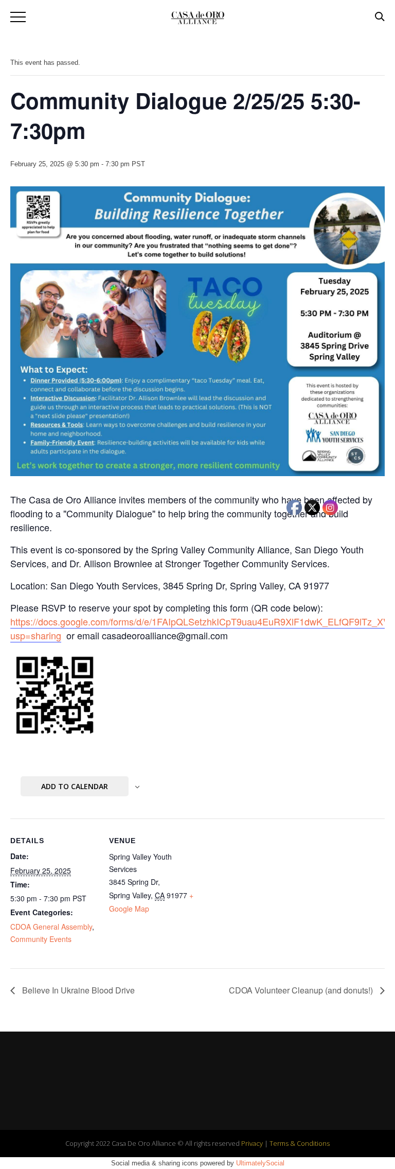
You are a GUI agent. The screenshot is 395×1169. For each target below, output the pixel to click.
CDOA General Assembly (51, 926)
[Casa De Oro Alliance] (197, 17)
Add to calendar (74, 786)
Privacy (252, 1143)
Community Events (40, 939)
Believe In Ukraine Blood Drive (77, 990)
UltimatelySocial (260, 1163)
